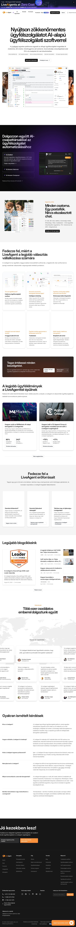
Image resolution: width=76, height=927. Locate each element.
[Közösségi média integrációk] (62, 291)
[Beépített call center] (62, 329)
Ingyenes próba (55, 12)
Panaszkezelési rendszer (67, 876)
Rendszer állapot (20, 865)
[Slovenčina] (44, 914)
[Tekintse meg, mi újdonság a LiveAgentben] (62, 509)
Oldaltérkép (34, 923)
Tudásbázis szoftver (65, 859)
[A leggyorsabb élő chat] (13, 329)
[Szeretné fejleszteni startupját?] (38, 509)
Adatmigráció (19, 862)
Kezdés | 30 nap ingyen (48, 370)
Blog (47, 859)
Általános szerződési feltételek (30, 921)
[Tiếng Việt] (55, 914)
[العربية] (21, 912)
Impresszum (34, 871)
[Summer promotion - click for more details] (38, 4)
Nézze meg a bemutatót (60, 370)
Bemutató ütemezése (31, 60)
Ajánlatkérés (19, 871)
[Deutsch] (32, 912)
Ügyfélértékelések (35, 865)
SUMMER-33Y (23, 7)
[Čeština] (27, 912)
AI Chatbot (9, 154)
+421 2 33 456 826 (9, 894)
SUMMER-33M (9, 7)
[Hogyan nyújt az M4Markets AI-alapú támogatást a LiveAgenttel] (19, 426)
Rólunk (32, 859)
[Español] (40, 912)
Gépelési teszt (49, 871)
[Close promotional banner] (73, 2)
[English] (38, 912)
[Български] (24, 912)
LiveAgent (14, 46)
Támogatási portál (20, 859)
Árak (3, 863)
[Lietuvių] (62, 912)
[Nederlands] (67, 912)
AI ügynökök (17, 12)
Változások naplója (20, 868)
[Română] (39, 914)
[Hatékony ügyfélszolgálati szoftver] (13, 291)
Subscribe (70, 894)
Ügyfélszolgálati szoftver (67, 862)
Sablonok (48, 868)
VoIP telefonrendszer (66, 865)
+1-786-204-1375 (9, 900)
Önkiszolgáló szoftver (66, 868)
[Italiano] (56, 912)
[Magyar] (54, 912)
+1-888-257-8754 (9, 897)
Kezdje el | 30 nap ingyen (52, 231)
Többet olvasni (38, 590)
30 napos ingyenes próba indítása (7, 840)
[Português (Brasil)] (36, 914)
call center (61, 767)
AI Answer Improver (12, 160)
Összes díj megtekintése (37, 640)
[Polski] (72, 912)
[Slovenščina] (47, 914)
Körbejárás (4, 872)
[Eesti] (43, 912)
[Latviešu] (64, 912)
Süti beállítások (43, 923)
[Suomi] (46, 912)
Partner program (35, 868)
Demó (63, 12)
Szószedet (48, 862)
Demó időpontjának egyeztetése (26, 840)
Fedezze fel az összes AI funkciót (11, 181)
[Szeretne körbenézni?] (13, 509)
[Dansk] (30, 912)
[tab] (18, 154)
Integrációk (5, 869)
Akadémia (48, 865)
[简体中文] (58, 914)
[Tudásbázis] (37, 329)
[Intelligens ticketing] (37, 291)
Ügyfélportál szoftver (66, 879)
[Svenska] (50, 914)
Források (30, 11)
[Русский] (42, 914)
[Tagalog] (52, 914)
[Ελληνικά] (35, 912)
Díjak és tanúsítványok (36, 862)
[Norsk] (70, 912)
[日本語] (59, 912)
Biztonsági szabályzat (46, 921)
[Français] (48, 912)
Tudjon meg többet (10, 175)
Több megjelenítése (38, 456)
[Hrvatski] (51, 912)
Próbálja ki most (44, 60)
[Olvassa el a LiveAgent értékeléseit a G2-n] (44, 895)
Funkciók (4, 866)
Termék (24, 11)
